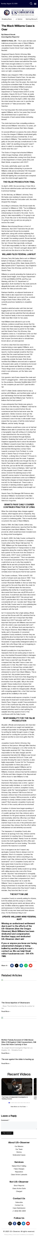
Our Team (19, 1149)
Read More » (5, 1011)
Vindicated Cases (19, 1155)
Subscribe (19, 1202)
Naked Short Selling (19, 1166)
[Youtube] (28, 1223)
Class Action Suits (19, 1188)
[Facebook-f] (14, 1223)
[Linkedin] (23, 1223)
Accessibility (30, 1234)
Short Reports (19, 1185)
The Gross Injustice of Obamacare (15, 1003)
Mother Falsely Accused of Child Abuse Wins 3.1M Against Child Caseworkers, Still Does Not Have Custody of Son (18, 1042)
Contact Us (19, 1205)
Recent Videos (19, 1074)
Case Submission (19, 1208)
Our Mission (19, 1146)
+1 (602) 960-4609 (19, 1211)
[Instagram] (10, 1223)
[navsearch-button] (31, 3)
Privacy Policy (8, 1234)
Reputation (19, 1172)
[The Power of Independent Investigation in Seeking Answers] (16, 1086)
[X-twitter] (19, 1223)
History (19, 1152)
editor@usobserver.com (12, 954)
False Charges (19, 1169)
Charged (19, 1191)
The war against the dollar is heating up (17, 1059)
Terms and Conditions (19, 1234)
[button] (35, 4)
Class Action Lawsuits (19, 1174)
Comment (5, 1120)
